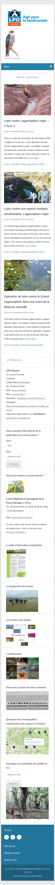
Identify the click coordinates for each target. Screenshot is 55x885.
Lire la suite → (34, 158)
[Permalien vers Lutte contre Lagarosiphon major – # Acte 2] (27, 99)
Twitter (12, 837)
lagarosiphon (32, 164)
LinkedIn (19, 837)
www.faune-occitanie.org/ (18, 418)
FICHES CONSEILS (16, 532)
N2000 (41, 164)
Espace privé (10, 859)
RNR (41, 345)
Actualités (16, 164)
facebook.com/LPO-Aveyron (31, 398)
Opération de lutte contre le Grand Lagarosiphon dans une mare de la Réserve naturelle (26, 302)
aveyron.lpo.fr (18, 394)
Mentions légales (12, 853)
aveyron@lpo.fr (19, 390)
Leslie (31, 132)
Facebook (6, 837)
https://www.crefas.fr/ (22, 517)
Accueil (7, 830)
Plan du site (9, 846)
